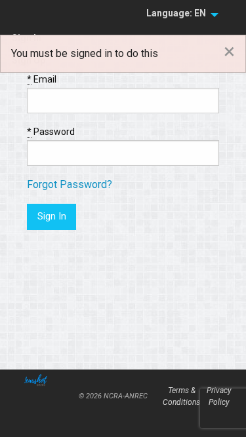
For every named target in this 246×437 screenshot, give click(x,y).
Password (51, 131)
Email (41, 79)
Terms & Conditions (181, 396)
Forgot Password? (69, 184)
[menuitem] (179, 13)
